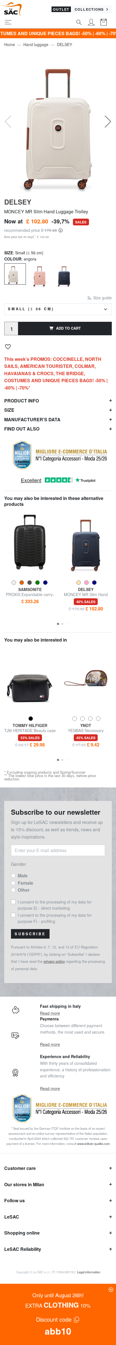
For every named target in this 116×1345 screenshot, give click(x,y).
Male (23, 875)
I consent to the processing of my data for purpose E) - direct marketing (55, 905)
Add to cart (68, 328)
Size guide (102, 297)
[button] (108, 122)
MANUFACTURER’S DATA (32, 419)
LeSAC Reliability (22, 1249)
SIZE (9, 410)
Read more (50, 1013)
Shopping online (22, 1232)
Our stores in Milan (24, 1184)
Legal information (88, 1272)
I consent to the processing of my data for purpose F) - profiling (55, 918)
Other (24, 890)
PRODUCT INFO (21, 400)
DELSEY (64, 44)
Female (25, 883)
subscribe (30, 933)
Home (9, 44)
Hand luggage (35, 44)
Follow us (14, 1200)
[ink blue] (64, 274)
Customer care (20, 1168)
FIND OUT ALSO (21, 428)
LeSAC (11, 1216)
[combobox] (58, 309)
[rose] (39, 274)
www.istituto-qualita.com (93, 1143)
